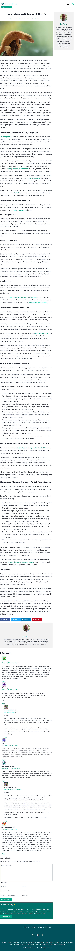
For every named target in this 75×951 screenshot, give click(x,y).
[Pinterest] (42, 935)
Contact (39, 927)
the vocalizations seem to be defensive (23, 297)
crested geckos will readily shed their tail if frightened (32, 448)
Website (24, 895)
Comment (3, 882)
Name (24, 886)
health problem (35, 178)
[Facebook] (32, 935)
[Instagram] (37, 935)
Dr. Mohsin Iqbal (8, 710)
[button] (68, 4)
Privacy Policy (47, 927)
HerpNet (33, 927)
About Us (26, 927)
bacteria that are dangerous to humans (21, 562)
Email (24, 891)
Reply (3, 681)
